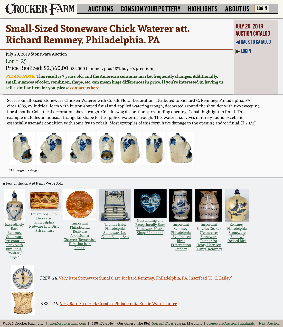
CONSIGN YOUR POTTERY (151, 8)
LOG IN (262, 8)
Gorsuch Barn (162, 323)
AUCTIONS (100, 8)
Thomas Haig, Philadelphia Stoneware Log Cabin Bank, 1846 (115, 230)
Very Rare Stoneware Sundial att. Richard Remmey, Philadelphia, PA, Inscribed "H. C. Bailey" (145, 278)
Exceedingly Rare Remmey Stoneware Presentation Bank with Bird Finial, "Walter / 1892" (15, 240)
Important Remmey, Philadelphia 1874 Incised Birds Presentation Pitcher (181, 236)
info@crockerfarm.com (67, 323)
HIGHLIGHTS (203, 8)
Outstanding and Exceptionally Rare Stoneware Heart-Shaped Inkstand (150, 226)
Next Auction (269, 323)
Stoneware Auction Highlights (231, 323)
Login (246, 51)
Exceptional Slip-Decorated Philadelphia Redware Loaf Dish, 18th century (44, 222)
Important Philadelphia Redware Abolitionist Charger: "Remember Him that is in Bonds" (80, 235)
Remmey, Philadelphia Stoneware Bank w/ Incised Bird (237, 232)
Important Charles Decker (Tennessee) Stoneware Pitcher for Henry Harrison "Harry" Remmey (209, 236)
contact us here (84, 88)
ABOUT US (237, 8)
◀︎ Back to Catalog (253, 42)
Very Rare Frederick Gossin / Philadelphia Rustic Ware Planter (118, 303)
